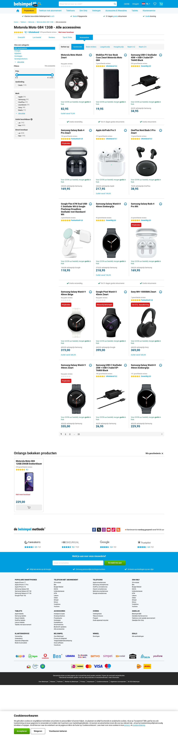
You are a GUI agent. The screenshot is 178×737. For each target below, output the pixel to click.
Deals (134, 633)
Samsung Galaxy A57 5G (23, 591)
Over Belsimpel (58, 636)
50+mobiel (57, 582)
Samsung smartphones (100, 585)
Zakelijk (136, 611)
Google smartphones (100, 593)
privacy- (127, 725)
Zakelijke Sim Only (138, 620)
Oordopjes (57, 620)
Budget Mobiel (58, 587)
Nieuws (52, 681)
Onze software (58, 643)
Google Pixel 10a (20, 595)
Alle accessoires (61, 22)
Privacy (82, 681)
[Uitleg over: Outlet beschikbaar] (31, 119)
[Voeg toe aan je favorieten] (90, 55)
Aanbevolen (77, 47)
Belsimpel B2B (136, 614)
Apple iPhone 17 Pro (21, 585)
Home (16, 22)
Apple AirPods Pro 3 (106, 130)
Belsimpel (58, 633)
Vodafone (57, 604)
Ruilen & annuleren (21, 643)
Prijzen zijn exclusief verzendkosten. (113, 675)
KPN (55, 593)
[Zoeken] (115, 4)
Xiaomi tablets (19, 618)
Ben (55, 585)
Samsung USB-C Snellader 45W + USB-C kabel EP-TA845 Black (144, 57)
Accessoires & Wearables (116, 10)
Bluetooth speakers (60, 627)
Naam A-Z (131, 47)
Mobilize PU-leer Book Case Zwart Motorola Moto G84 (109, 57)
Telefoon (23, 22)
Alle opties (20, 62)
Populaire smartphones (26, 580)
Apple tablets (19, 614)
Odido (56, 598)
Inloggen (135, 4)
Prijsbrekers (29, 10)
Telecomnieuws (98, 616)
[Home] (18, 11)
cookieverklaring (139, 725)
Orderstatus (19, 638)
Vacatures (57, 645)
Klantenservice (149, 10)
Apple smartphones (99, 582)
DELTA (56, 589)
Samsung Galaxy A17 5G (23, 593)
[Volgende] (162, 434)
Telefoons (70, 10)
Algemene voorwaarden (118, 681)
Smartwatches (58, 625)
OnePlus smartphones (100, 587)
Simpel (56, 600)
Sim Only (83, 10)
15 (79, 434)
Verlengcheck (97, 614)
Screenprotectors (59, 616)
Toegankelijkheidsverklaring (63, 641)
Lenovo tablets (19, 622)
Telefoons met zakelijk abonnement (143, 618)
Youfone (56, 606)
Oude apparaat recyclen (100, 620)
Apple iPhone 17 (20, 582)
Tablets (135, 10)
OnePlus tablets (20, 620)
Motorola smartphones (100, 591)
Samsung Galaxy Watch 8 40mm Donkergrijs (108, 205)
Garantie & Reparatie (21, 641)
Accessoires (59, 611)
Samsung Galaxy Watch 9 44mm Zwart (73, 366)
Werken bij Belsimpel (71, 681)
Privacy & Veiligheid (60, 638)
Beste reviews (91, 47)
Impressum (91, 681)
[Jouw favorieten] (155, 4)
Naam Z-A (142, 47)
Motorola (31, 22)
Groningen (96, 636)
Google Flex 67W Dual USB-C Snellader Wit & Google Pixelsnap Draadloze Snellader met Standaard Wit (74, 209)
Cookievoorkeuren (102, 681)
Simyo (56, 602)
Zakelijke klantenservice (139, 616)
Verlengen (96, 10)
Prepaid (95, 618)
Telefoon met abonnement (50, 10)
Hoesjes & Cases (59, 614)
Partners (60, 681)
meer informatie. (113, 677)
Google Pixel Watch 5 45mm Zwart (106, 293)
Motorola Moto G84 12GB (45, 22)
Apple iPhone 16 (20, 587)
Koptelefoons (58, 622)
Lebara (56, 595)
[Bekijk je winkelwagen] (161, 4)
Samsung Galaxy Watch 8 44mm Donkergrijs (143, 366)
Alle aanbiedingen (138, 636)
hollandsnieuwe (59, 591)
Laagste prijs (105, 47)
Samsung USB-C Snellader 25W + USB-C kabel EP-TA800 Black (109, 368)
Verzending (18, 636)
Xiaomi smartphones (100, 589)
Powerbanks (58, 618)
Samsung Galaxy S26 (22, 589)
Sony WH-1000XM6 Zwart (143, 291)
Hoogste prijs (119, 47)
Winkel (96, 633)
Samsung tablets (20, 616)
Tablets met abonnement (23, 625)
